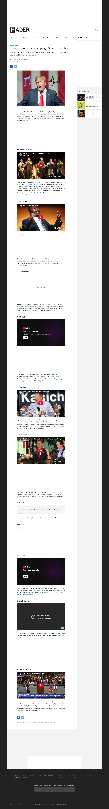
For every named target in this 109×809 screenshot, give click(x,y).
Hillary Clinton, (41, 722)
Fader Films (26, 777)
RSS (75, 777)
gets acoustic (29, 594)
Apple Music (90, 775)
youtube (83, 37)
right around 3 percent (36, 422)
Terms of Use (33, 775)
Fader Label (18, 777)
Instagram (82, 775)
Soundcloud (62, 777)
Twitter (78, 37)
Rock (16, 45)
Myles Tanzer (25, 59)
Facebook (67, 775)
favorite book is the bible (32, 306)
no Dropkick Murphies (31, 193)
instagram (86, 37)
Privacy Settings (39, 804)
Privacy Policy (42, 775)
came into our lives (32, 114)
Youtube (75, 775)
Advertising (24, 775)
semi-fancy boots (56, 376)
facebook (81, 37)
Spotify (70, 777)
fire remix (38, 590)
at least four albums (32, 184)
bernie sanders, (21, 722)
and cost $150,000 (45, 259)
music (12, 45)
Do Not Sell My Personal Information (55, 804)
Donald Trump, (31, 722)
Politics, (49, 722)
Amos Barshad (16, 59)
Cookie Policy (51, 775)
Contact (17, 775)
